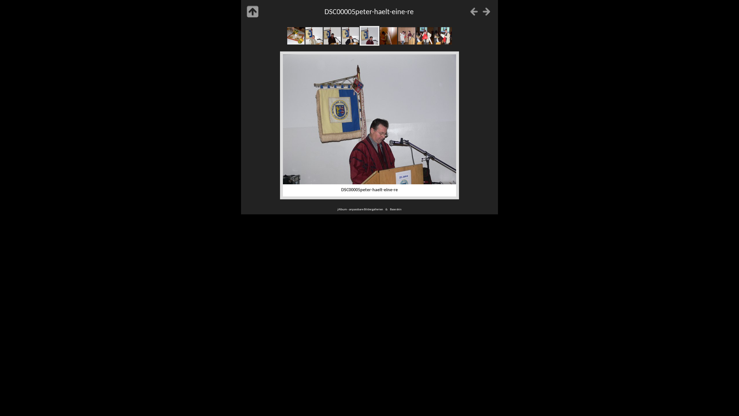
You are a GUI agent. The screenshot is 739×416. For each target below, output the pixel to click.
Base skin (396, 209)
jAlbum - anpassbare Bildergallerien (360, 209)
